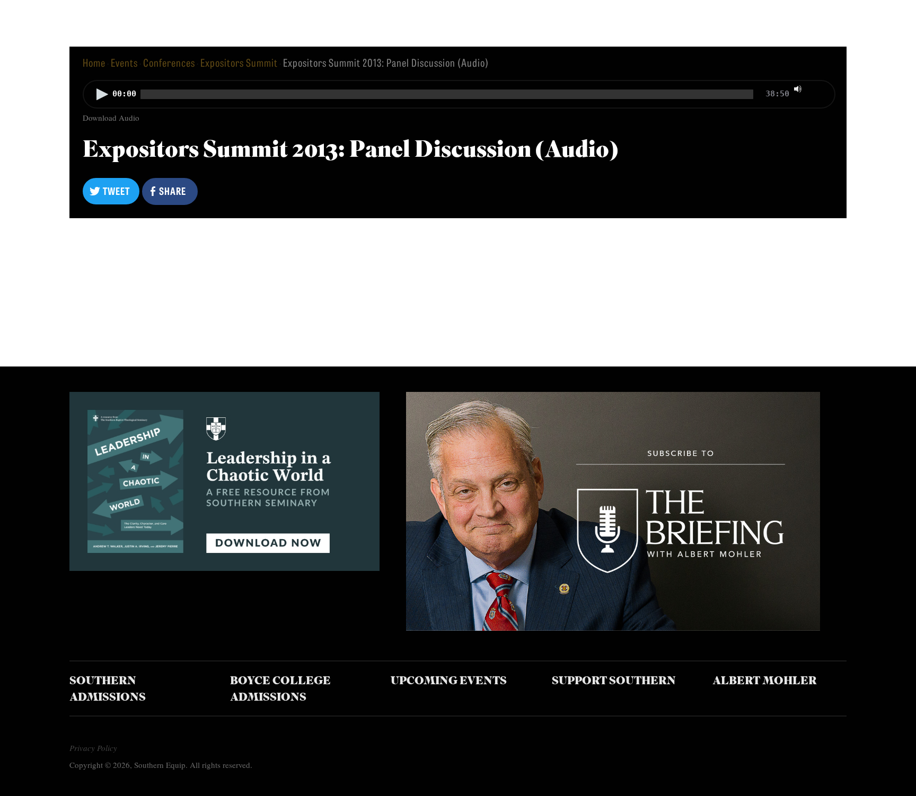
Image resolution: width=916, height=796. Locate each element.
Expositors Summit (239, 62)
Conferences (169, 62)
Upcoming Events (449, 681)
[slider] (819, 88)
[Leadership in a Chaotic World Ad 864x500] (224, 567)
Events (124, 62)
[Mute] (798, 89)
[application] (458, 95)
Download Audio (111, 117)
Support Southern (614, 681)
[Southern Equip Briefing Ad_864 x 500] (613, 626)
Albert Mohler (764, 681)
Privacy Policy (93, 748)
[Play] (102, 94)
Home (94, 62)
